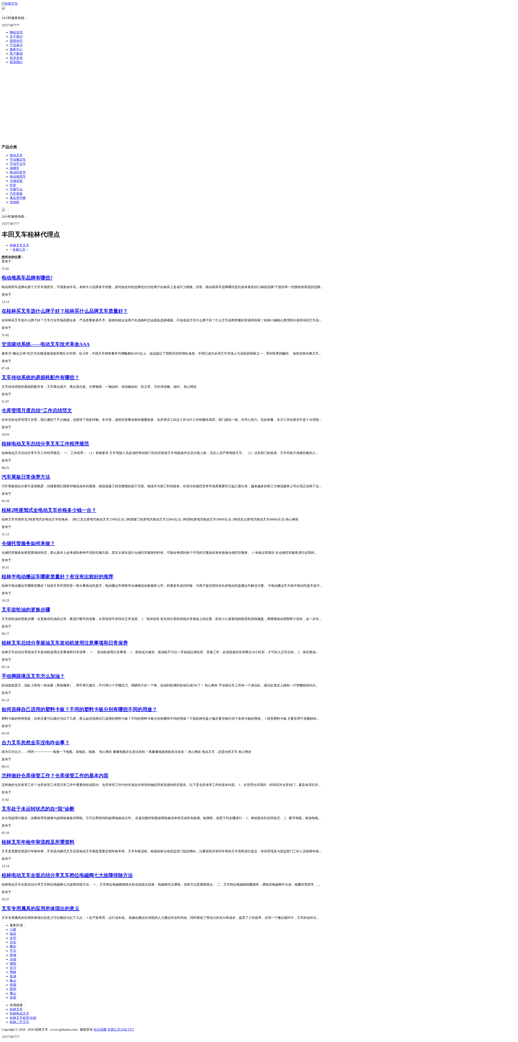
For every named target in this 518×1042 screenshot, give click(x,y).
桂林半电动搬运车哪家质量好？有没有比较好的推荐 (57, 576)
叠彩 (13, 946)
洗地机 (14, 202)
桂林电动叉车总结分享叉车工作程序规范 (45, 443)
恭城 (13, 955)
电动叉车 (16, 155)
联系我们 (16, 62)
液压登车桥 (18, 198)
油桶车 (14, 168)
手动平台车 (18, 164)
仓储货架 (16, 181)
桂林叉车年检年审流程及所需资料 (38, 842)
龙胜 (13, 997)
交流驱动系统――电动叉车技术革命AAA (46, 344)
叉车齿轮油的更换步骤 (26, 609)
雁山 (13, 993)
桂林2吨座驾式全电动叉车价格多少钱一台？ (49, 510)
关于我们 (16, 36)
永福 (13, 959)
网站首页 (16, 32)
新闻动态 (16, 41)
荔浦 (13, 976)
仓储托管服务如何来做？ (28, 543)
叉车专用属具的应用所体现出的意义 (40, 908)
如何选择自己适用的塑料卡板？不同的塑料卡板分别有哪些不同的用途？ (79, 709)
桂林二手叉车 (19, 1022)
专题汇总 (18, 249)
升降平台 (16, 189)
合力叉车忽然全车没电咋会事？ (36, 742)
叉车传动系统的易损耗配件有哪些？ (40, 377)
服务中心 (16, 49)
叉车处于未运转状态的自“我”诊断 (38, 808)
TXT (130, 1029)
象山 (13, 980)
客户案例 (16, 53)
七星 (13, 929)
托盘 (13, 185)
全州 (13, 938)
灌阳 (13, 963)
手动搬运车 (18, 159)
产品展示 (16, 45)
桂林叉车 (16, 1009)
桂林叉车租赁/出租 (23, 1018)
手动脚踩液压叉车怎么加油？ (33, 676)
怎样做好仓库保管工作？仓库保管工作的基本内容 (55, 775)
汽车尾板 (16, 193)
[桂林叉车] (10, 3)
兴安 (13, 942)
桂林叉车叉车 (19, 245)
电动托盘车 (18, 172)
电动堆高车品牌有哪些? (27, 277)
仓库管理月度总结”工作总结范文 (37, 410)
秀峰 (13, 972)
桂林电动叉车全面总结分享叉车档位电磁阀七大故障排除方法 (67, 875)
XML (123, 1029)
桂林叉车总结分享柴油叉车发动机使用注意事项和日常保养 (65, 643)
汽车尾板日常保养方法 (26, 477)
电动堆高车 (18, 176)
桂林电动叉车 (19, 1013)
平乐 (13, 950)
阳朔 (13, 989)
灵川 (13, 967)
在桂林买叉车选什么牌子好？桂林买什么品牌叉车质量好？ (65, 311)
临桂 (13, 933)
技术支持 (16, 58)
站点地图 (100, 1029)
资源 (13, 984)
